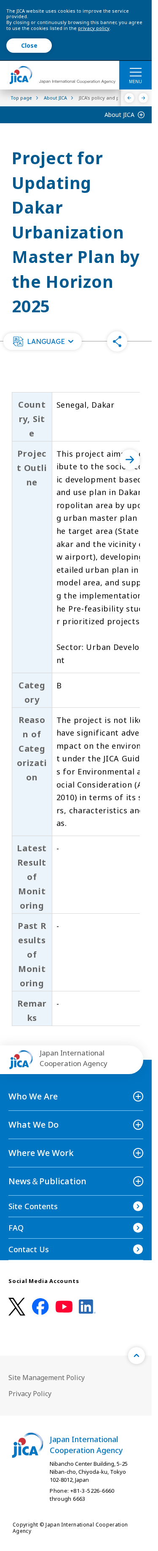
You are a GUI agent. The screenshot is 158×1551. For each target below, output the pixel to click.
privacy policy (94, 28)
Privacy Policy (29, 1393)
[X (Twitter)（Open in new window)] (16, 1307)
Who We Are (33, 1096)
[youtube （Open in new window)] (64, 1307)
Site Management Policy (46, 1377)
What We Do (33, 1124)
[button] (42, 341)
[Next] (143, 97)
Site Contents (33, 1206)
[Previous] (130, 97)
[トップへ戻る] (136, 1355)
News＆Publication (47, 1181)
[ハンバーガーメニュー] (135, 72)
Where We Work (41, 1153)
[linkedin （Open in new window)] (87, 1306)
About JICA (119, 115)
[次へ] (130, 459)
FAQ (16, 1228)
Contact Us (28, 1249)
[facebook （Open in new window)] (40, 1306)
